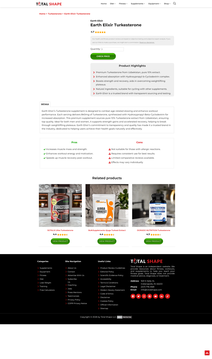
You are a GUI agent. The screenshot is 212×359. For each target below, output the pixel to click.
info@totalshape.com (151, 290)
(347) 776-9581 (147, 287)
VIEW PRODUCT (60, 241)
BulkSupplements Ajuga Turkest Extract (107, 230)
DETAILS (45, 104)
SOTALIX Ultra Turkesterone (60, 230)
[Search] (174, 3)
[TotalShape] (49, 3)
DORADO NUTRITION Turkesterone (153, 230)
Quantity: (95, 49)
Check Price (103, 56)
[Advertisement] (73, 341)
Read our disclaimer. (147, 42)
